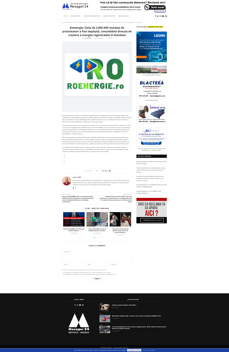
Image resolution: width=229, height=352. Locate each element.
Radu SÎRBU (88, 38)
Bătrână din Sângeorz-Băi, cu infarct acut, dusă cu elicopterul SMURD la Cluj (136, 316)
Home (63, 22)
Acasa (66, 16)
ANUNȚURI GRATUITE (109, 16)
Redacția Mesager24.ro (92, 16)
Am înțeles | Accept (134, 350)
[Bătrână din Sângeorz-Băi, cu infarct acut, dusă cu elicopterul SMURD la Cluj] (104, 318)
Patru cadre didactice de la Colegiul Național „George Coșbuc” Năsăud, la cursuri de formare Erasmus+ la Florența (150, 170)
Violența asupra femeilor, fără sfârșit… (124, 305)
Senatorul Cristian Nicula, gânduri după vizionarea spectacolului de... (120, 230)
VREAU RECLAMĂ (123, 16)
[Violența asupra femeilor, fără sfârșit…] (104, 307)
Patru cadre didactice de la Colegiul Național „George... (97, 230)
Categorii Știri (75, 16)
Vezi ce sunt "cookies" (148, 350)
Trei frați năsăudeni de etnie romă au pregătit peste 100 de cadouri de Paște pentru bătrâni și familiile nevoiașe (139, 327)
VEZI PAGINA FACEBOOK (151, 100)
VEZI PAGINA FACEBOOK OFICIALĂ (151, 75)
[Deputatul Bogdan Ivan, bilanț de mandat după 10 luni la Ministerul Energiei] (74, 219)
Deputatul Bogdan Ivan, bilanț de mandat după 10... (73, 230)
